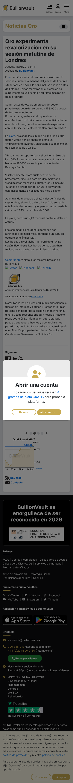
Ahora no (24, 412)
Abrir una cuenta (50, 412)
